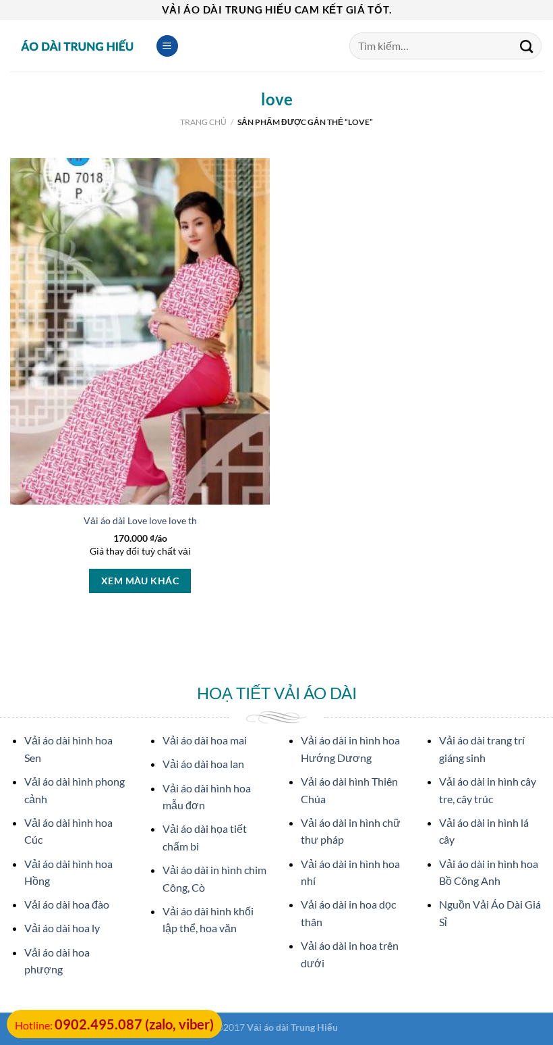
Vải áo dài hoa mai (205, 740)
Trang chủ (203, 122)
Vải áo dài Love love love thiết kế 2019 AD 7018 (184, 520)
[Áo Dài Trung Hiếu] (77, 46)
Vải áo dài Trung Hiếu (292, 1027)
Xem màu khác (140, 580)
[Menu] (167, 46)
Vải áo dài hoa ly (62, 927)
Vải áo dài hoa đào (66, 904)
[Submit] (526, 45)
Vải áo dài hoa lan (203, 763)
